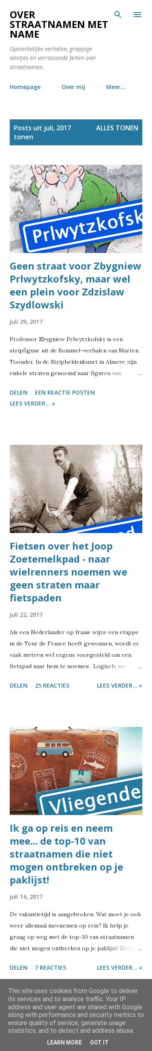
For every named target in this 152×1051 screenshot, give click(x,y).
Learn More (64, 1042)
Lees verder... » (32, 403)
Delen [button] (19, 392)
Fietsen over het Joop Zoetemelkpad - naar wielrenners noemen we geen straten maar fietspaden (68, 571)
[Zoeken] (118, 14)
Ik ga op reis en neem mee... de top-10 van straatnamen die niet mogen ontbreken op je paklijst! (66, 853)
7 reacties (50, 967)
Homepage (25, 87)
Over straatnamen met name (59, 24)
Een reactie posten (65, 392)
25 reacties (52, 685)
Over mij (73, 87)
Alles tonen (117, 127)
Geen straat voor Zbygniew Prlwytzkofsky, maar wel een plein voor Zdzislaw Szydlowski (75, 285)
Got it (99, 1042)
